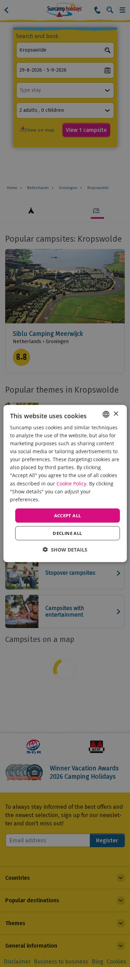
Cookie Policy (71, 483)
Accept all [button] (67, 515)
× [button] (115, 414)
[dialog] (65, 483)
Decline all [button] (67, 533)
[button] (65, 550)
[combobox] (106, 414)
